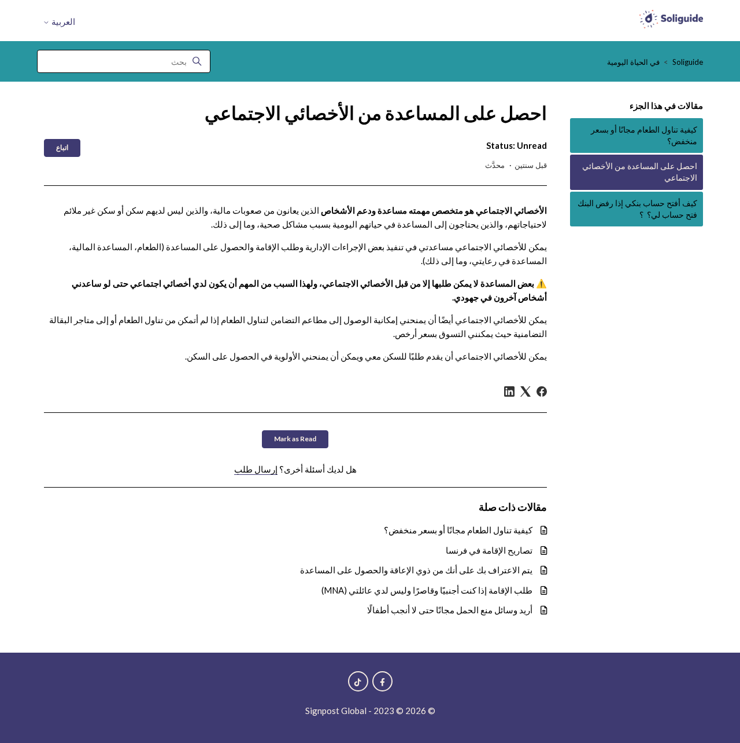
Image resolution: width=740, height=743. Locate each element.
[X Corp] (525, 391)
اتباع (62, 147)
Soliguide (687, 62)
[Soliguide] (671, 21)
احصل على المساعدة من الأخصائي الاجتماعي (639, 172)
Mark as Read (295, 438)
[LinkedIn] (509, 391)
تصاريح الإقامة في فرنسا (489, 550)
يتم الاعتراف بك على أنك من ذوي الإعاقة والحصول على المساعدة (416, 570)
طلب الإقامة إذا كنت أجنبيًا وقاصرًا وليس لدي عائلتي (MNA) (426, 590)
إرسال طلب (256, 469)
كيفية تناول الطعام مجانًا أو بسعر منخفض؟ (644, 135)
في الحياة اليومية (633, 62)
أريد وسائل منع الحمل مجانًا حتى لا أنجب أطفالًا (449, 610)
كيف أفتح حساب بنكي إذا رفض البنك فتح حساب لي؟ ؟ (637, 209)
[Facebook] (541, 391)
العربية (62, 22)
